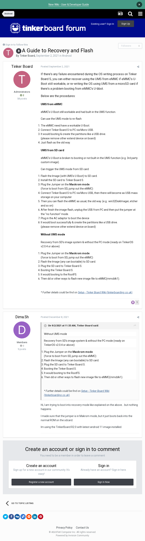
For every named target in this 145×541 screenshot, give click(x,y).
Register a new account (41, 482)
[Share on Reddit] (29, 516)
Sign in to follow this (16, 44)
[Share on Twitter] (5, 516)
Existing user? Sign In (102, 23)
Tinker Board (27, 55)
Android (67, 55)
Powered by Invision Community (72, 535)
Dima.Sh (22, 317)
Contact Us (82, 527)
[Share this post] (138, 66)
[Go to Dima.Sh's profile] (21, 329)
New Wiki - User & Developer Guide (69, 4)
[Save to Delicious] (23, 516)
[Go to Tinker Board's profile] (8, 53)
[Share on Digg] (17, 516)
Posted (55, 66)
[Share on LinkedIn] (34, 516)
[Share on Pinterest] (40, 516)
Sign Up (125, 23)
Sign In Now (104, 482)
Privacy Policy (64, 527)
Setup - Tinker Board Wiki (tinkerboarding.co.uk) (105, 292)
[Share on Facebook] (11, 516)
